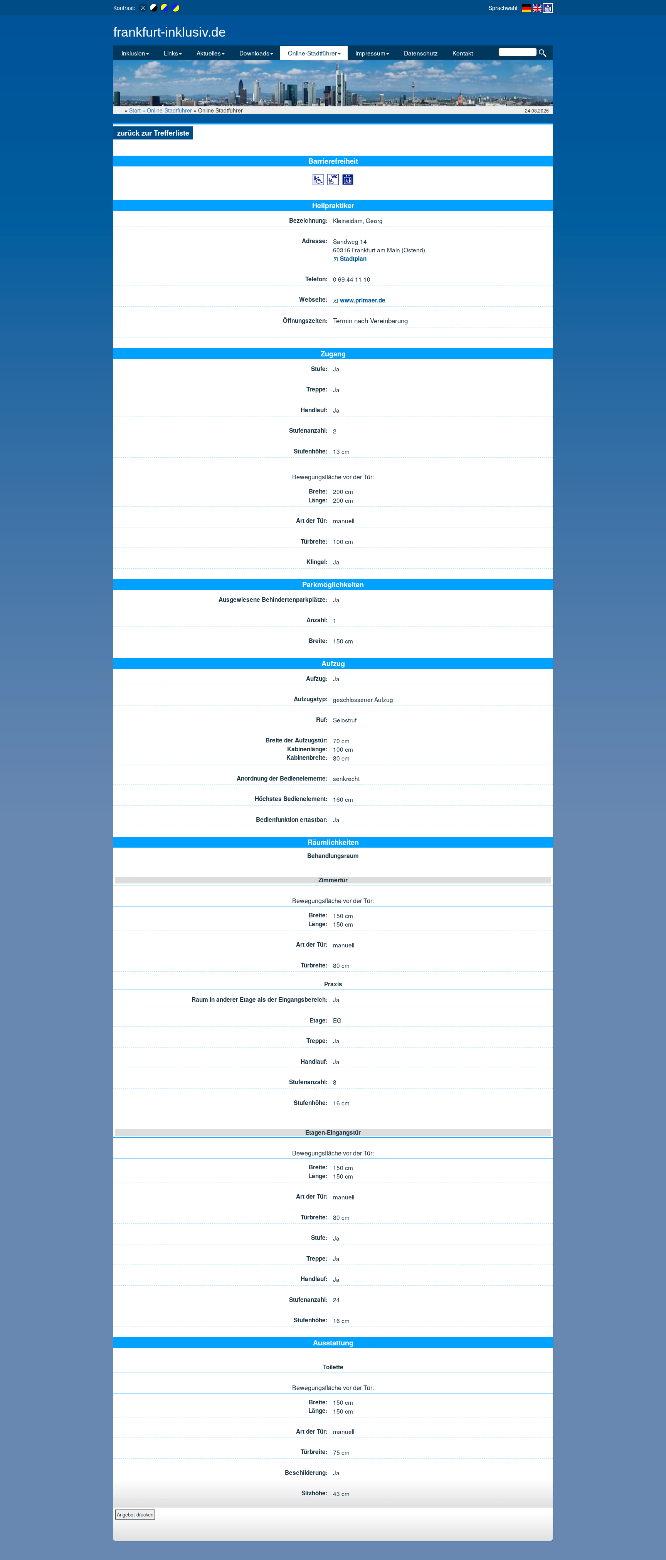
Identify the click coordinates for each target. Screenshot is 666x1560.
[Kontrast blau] (175, 7)
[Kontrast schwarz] (153, 7)
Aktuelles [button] (209, 53)
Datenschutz (421, 53)
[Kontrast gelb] (164, 7)
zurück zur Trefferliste (153, 133)
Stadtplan (352, 258)
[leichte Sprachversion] (548, 8)
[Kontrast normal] (143, 7)
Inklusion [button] (133, 53)
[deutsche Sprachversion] (526, 8)
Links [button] (171, 53)
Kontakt (462, 53)
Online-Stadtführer (169, 110)
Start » (138, 110)
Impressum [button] (370, 53)
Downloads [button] (254, 53)
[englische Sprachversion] (537, 8)
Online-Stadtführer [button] (312, 53)
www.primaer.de (361, 300)
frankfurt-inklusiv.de (169, 32)
